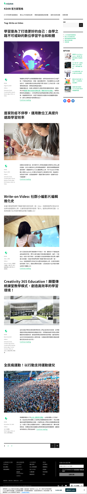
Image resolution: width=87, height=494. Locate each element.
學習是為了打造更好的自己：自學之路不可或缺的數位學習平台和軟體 (31, 33)
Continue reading (25, 100)
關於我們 (32, 464)
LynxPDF (18, 464)
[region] (43, 490)
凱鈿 (8, 350)
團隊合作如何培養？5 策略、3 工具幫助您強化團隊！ (77, 81)
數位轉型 (5, 467)
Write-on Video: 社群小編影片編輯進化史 (31, 198)
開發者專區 (6, 469)
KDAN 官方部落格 (13, 8)
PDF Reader (7, 182)
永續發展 (32, 472)
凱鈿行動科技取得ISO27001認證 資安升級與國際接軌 (77, 88)
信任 (44, 474)
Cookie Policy (25, 492)
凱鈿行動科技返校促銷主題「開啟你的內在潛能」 (38, 90)
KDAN (5, 83)
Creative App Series (9, 343)
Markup (6, 180)
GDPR (21, 480)
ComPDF (19, 467)
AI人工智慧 (6, 429)
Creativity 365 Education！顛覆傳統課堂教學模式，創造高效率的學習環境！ (31, 286)
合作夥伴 (45, 464)
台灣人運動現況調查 (37, 417)
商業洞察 (65, 15)
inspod (13, 92)
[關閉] (84, 490)
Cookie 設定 (58, 490)
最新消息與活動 (55, 15)
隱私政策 (10, 480)
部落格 (44, 469)
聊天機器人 (10, 433)
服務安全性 (16, 480)
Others (6, 88)
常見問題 (45, 472)
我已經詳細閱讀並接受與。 (73, 470)
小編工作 (10, 265)
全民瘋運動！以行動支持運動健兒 (29, 364)
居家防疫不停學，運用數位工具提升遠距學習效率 (31, 115)
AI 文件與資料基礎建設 (11, 15)
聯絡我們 (32, 474)
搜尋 (64, 22)
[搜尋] (81, 25)
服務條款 (5, 480)
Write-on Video (8, 263)
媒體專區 (45, 467)
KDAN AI (5, 464)
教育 (11, 350)
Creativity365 (7, 92)
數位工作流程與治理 (26, 15)
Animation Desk (8, 90)
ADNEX (18, 475)
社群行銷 (11, 267)
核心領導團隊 (33, 467)
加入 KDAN (33, 469)
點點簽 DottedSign (19, 472)
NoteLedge (7, 94)
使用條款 (76, 469)
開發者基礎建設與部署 (41, 15)
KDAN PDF (19, 469)
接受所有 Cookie (70, 490)
